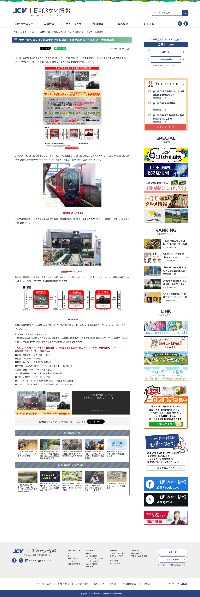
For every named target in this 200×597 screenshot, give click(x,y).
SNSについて (99, 584)
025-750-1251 (66, 384)
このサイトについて (44, 584)
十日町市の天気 (92, 561)
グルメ (70, 556)
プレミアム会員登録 (139, 556)
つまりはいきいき (117, 556)
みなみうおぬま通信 (117, 553)
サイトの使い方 (63, 584)
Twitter (180, 23)
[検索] (185, 13)
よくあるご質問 (82, 584)
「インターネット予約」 (110, 325)
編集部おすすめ (74, 563)
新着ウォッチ (73, 558)
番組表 (88, 553)
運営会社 (113, 584)
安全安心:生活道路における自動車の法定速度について (168, 93)
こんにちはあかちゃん (95, 558)
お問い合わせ (46, 560)
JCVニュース (73, 553)
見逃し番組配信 (137, 553)
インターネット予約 (41, 376)
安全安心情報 (91, 563)
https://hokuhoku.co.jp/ (42, 380)
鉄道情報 (89, 566)
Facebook (185, 23)
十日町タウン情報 (19, 32)
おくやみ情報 (91, 556)
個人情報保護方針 (130, 584)
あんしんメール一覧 (165, 127)
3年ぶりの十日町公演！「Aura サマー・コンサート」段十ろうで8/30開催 (175, 257)
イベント (32, 32)
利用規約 (146, 584)
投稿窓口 (32, 560)
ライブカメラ (115, 563)
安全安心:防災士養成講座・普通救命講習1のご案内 (168, 117)
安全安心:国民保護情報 (164, 103)
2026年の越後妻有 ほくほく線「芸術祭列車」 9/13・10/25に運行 (174, 284)
